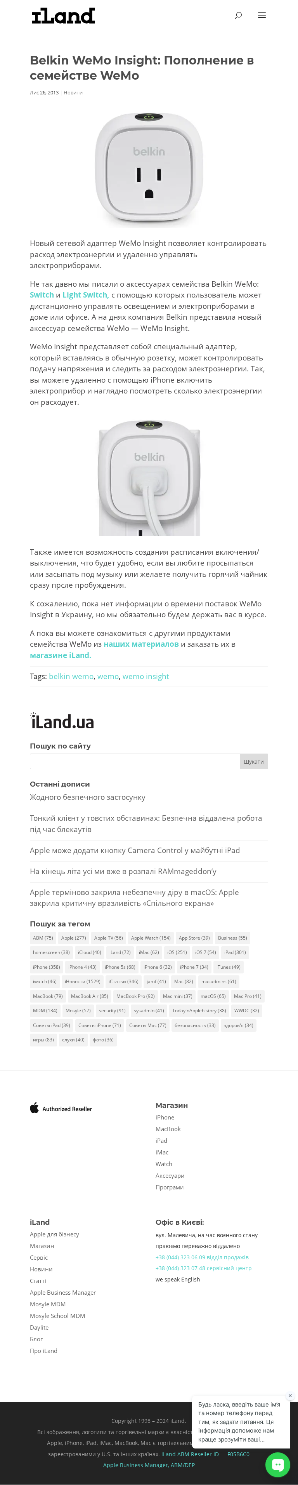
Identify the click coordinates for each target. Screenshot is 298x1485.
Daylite (39, 1327)
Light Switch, (85, 295)
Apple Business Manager (63, 1292)
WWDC (246, 1010)
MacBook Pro (135, 996)
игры (43, 1039)
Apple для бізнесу (54, 1234)
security (112, 1010)
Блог (36, 1339)
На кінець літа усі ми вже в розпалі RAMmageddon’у (123, 871)
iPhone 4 (82, 967)
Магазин (42, 1246)
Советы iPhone (99, 1025)
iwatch (45, 981)
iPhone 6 (158, 967)
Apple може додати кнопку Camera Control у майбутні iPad (135, 850)
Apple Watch (151, 938)
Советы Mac (147, 1025)
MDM (45, 1010)
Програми (170, 1187)
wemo (108, 676)
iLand (120, 952)
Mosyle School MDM (57, 1316)
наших (117, 644)
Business (232, 938)
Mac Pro (248, 996)
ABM (43, 938)
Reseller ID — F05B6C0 (219, 1454)
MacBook (48, 996)
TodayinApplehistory (199, 1010)
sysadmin (149, 1010)
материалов (155, 644)
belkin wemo (71, 676)
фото (103, 1039)
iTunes (229, 967)
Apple (73, 938)
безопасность (195, 1025)
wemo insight (146, 676)
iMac (149, 952)
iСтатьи (124, 981)
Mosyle (78, 1010)
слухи (73, 1039)
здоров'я (238, 1025)
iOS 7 (205, 952)
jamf (156, 981)
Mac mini (177, 996)
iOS (177, 952)
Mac (183, 981)
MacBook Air (89, 996)
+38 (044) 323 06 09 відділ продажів (202, 1257)
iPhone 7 (194, 967)
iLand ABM (175, 1454)
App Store (194, 938)
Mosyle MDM (48, 1304)
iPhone (46, 967)
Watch (164, 1164)
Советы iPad (51, 1025)
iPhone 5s (120, 967)
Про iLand (43, 1350)
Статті (38, 1281)
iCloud (89, 952)
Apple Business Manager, (137, 1465)
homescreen (51, 952)
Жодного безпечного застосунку (88, 797)
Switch (42, 295)
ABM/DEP (183, 1465)
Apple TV (108, 938)
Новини (73, 92)
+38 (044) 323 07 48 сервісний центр (204, 1268)
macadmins (218, 981)
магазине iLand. (60, 655)
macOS (213, 996)
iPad (235, 952)
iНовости (82, 981)
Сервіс (39, 1257)
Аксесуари (170, 1175)
